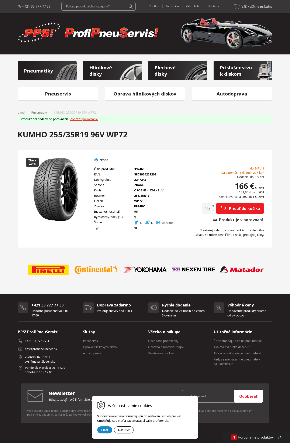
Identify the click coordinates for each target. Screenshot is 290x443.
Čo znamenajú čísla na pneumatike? (238, 341)
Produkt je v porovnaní (240, 219)
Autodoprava (92, 353)
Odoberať (248, 396)
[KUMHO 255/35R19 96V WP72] (56, 189)
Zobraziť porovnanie (84, 119)
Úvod (21, 112)
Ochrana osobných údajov (166, 347)
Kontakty (213, 6)
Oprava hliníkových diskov (100, 347)
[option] (48, 270)
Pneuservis (90, 341)
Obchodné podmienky (163, 341)
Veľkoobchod (194, 6)
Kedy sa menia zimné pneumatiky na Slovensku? (237, 361)
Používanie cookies (161, 353)
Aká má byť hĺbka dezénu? (232, 347)
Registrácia (172, 6)
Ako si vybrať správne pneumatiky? (237, 353)
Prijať (104, 430)
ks (208, 208)
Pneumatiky (39, 112)
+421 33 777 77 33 (36, 6)
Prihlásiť (154, 6)
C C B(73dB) (156, 223)
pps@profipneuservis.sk (41, 349)
